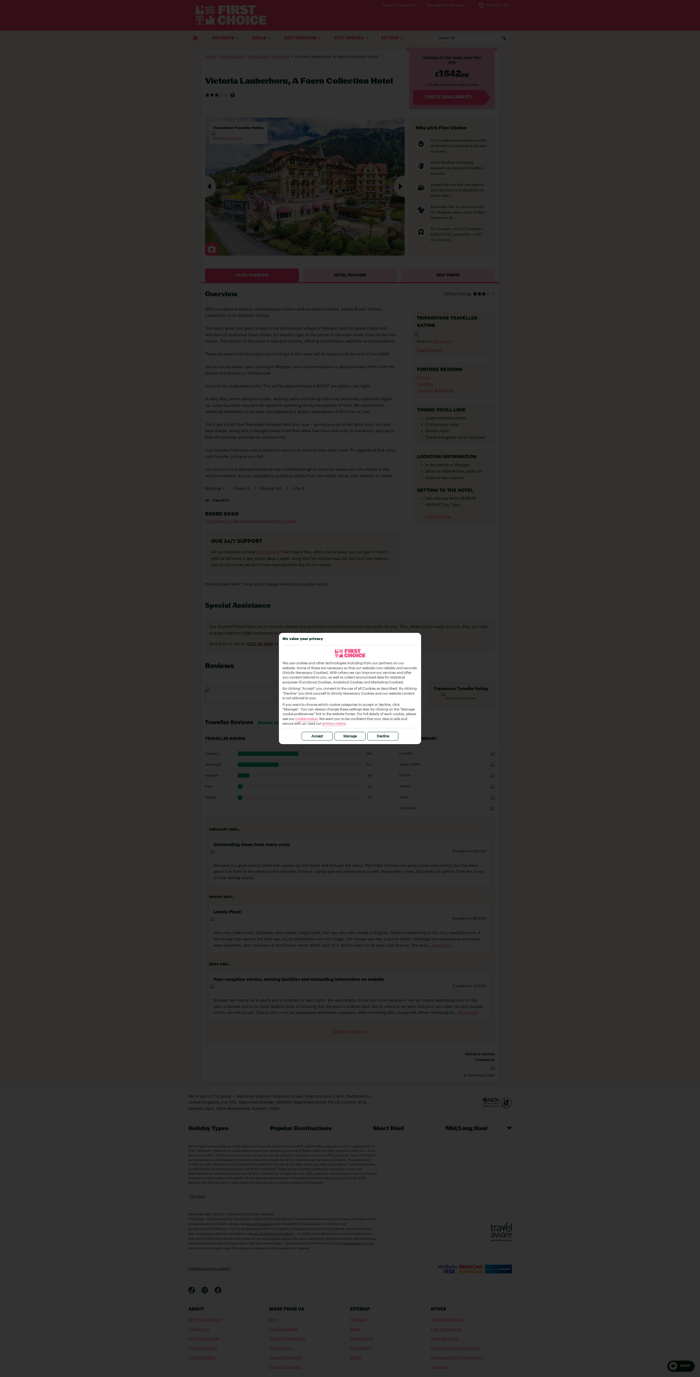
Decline (383, 736)
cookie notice (306, 719)
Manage (350, 736)
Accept (317, 736)
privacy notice (333, 724)
